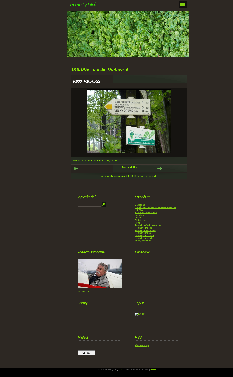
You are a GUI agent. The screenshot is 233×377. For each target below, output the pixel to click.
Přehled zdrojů (142, 345)
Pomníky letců (83, 4)
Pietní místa (140, 220)
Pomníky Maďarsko (144, 235)
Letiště (138, 217)
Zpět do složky (129, 167)
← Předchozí (75, 168)
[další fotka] (181, 122)
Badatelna (140, 205)
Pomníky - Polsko (143, 228)
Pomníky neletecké (144, 238)
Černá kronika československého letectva (155, 207)
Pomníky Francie (143, 233)
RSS (122, 370)
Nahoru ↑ (154, 370)
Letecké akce (141, 215)
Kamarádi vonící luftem (146, 212)
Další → (159, 168)
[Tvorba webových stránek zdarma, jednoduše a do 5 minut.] (117, 370)
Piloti (137, 223)
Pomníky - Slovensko (145, 230)
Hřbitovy (139, 210)
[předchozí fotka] (77, 122)
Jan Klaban (83, 291)
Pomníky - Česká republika (148, 225)
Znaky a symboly (143, 240)
